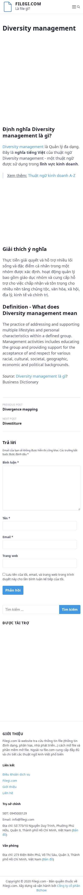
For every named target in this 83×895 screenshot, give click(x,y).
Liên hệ (8, 793)
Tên (6, 518)
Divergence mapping (20, 409)
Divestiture (12, 423)
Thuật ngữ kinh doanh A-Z (51, 175)
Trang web (10, 556)
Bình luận (11, 462)
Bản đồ (48, 859)
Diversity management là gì (41, 376)
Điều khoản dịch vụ (16, 774)
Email (8, 537)
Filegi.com (28, 4)
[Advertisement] (41, 84)
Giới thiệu (10, 787)
